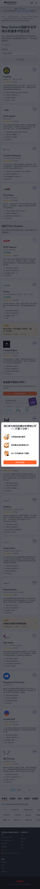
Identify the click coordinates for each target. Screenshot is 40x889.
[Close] (36, 424)
